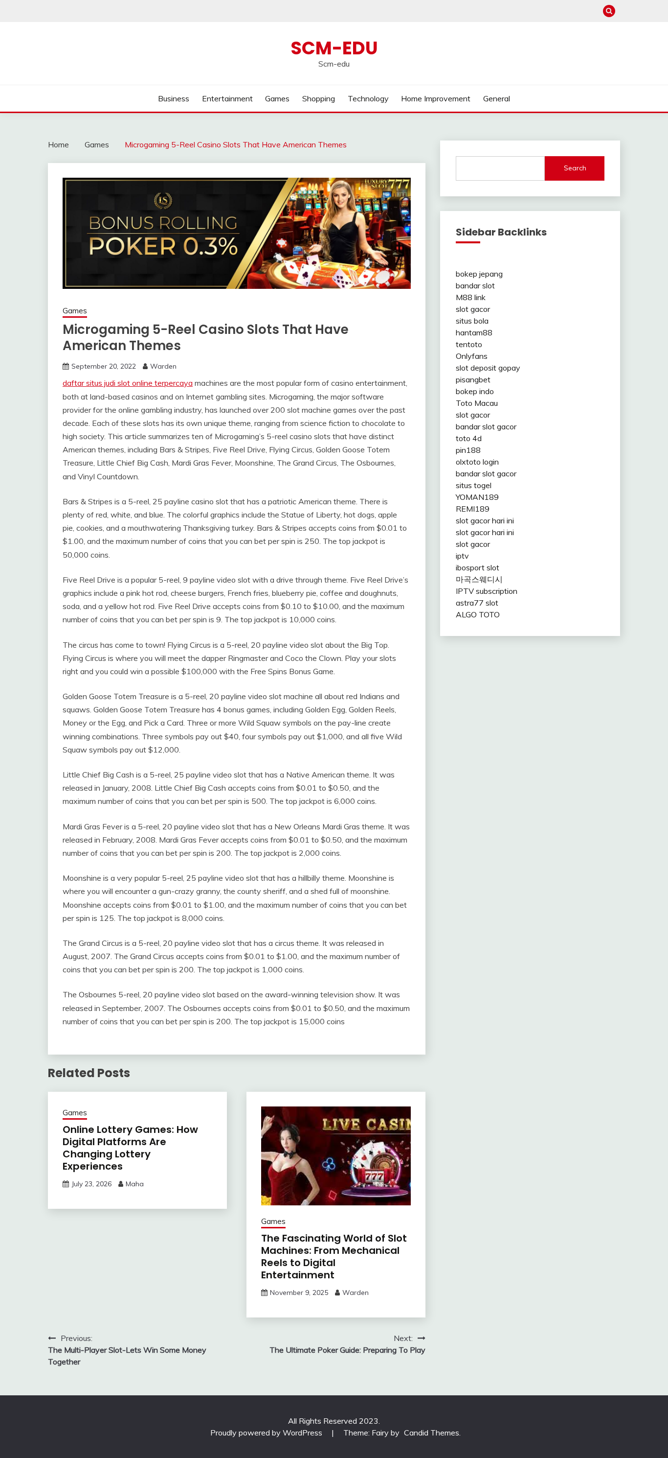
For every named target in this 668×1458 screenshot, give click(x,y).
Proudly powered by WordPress (267, 1432)
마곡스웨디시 (479, 579)
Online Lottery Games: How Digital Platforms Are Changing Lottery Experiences (130, 1148)
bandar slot (475, 285)
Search (575, 168)
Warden (163, 366)
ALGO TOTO (478, 614)
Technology (368, 98)
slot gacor (473, 309)
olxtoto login (477, 462)
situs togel (473, 485)
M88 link (471, 297)
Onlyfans (472, 356)
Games (277, 98)
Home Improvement (435, 98)
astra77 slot (477, 603)
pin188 (468, 450)
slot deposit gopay (488, 368)
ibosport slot (477, 567)
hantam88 (474, 332)
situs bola (472, 321)
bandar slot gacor (486, 426)
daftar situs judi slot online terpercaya (128, 383)
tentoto (469, 344)
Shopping (318, 98)
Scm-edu (334, 48)
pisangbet (473, 379)
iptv (462, 556)
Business (173, 98)
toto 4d (469, 438)
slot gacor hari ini (485, 520)
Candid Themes (431, 1432)
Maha (135, 1183)
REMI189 (473, 509)
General (496, 98)
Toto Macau (477, 403)
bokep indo (475, 391)
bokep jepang (479, 274)
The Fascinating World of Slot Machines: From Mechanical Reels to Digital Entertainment (334, 1256)
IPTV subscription (486, 591)
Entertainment (227, 98)
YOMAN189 (477, 497)
